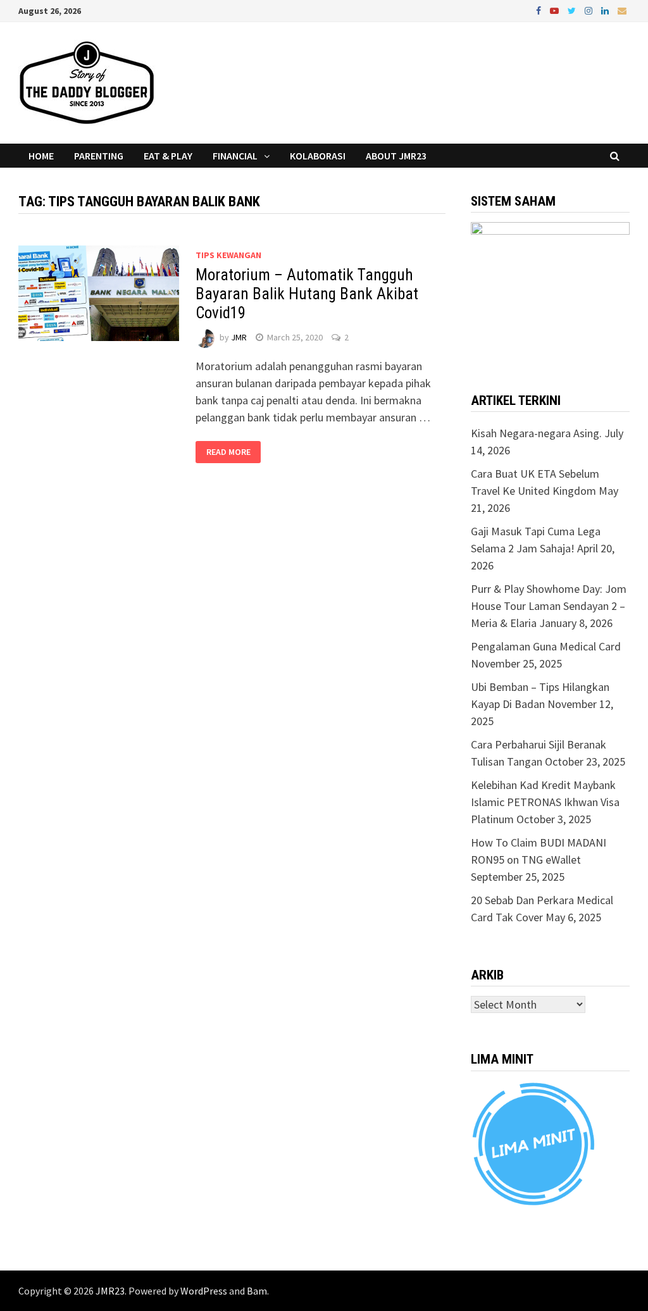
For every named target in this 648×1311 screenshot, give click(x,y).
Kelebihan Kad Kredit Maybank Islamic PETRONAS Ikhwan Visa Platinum (545, 802)
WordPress (203, 1290)
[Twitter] (573, 10)
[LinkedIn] (606, 10)
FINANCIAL (235, 155)
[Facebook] (540, 10)
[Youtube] (555, 10)
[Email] (622, 10)
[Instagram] (590, 10)
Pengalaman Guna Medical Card (546, 646)
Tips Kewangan (228, 255)
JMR (239, 337)
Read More (228, 452)
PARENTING (98, 155)
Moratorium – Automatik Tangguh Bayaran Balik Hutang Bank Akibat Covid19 (307, 294)
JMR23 (110, 1290)
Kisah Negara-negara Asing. (536, 433)
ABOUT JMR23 (396, 155)
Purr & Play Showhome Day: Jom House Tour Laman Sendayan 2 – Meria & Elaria (548, 605)
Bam (257, 1290)
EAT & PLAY (168, 155)
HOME (41, 155)
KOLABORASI (318, 155)
